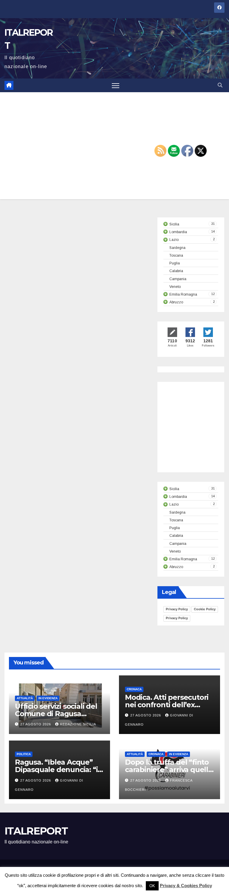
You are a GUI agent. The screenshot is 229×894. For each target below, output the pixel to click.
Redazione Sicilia (78, 724)
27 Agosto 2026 (36, 724)
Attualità (25, 698)
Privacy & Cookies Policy (186, 885)
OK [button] (152, 886)
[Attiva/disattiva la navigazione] (115, 85)
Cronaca (134, 689)
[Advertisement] (114, 145)
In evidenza (48, 698)
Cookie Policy (205, 609)
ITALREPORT (36, 831)
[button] (220, 85)
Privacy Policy (177, 609)
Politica (24, 754)
